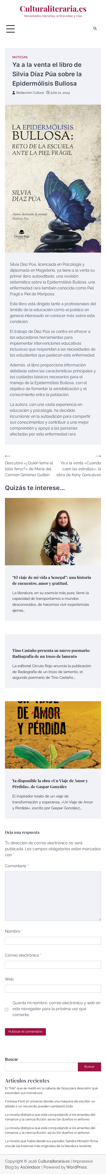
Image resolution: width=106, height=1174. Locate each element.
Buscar (11, 1059)
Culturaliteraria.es (53, 8)
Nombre (13, 931)
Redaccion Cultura (30, 93)
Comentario (17, 866)
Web (9, 979)
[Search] (95, 29)
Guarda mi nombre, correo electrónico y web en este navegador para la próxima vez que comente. (56, 1009)
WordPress (76, 1167)
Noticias (20, 57)
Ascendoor (30, 1167)
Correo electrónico (23, 955)
